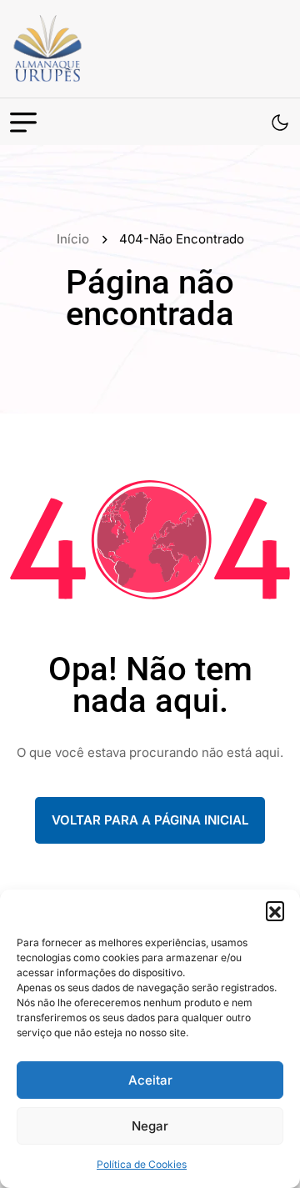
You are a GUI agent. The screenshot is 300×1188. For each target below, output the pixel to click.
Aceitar (150, 1080)
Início (76, 239)
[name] (85, 49)
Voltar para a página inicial (150, 820)
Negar (150, 1126)
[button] (275, 910)
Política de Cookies (142, 1164)
